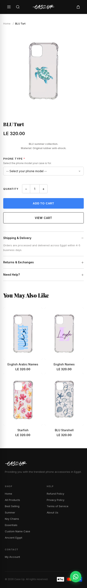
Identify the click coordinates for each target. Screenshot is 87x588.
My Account (12, 556)
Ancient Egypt (13, 537)
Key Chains (12, 518)
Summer (10, 512)
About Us (52, 512)
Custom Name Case (17, 531)
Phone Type (14, 158)
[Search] (18, 7)
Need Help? (11, 274)
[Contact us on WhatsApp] (75, 576)
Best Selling (12, 506)
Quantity (10, 188)
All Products (12, 500)
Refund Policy (55, 493)
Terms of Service (57, 506)
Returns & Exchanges (18, 262)
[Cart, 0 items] (78, 7)
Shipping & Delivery (17, 238)
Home (7, 23)
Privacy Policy (55, 500)
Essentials (11, 525)
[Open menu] (9, 7)
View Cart (43, 218)
